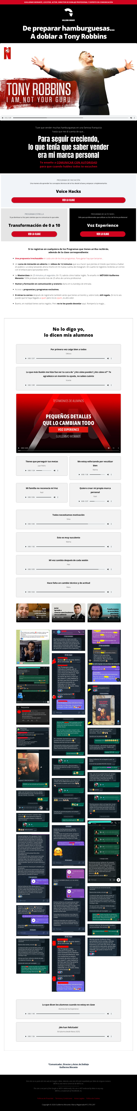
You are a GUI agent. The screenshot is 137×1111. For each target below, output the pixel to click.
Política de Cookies (93, 1098)
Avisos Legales (79, 1098)
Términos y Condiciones (63, 1098)
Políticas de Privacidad (45, 1098)
